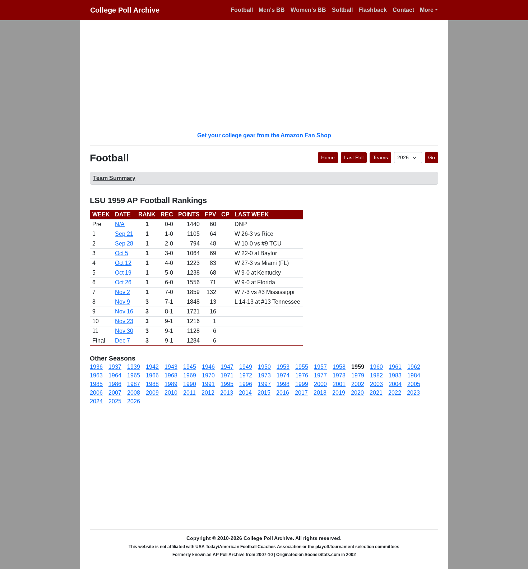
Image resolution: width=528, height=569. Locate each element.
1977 (320, 375)
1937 (114, 367)
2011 (189, 393)
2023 (413, 393)
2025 (114, 401)
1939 (133, 367)
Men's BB (272, 10)
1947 (227, 367)
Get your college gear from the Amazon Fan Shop (264, 135)
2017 (301, 393)
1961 (395, 367)
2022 (394, 393)
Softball (342, 10)
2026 (133, 401)
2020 (357, 393)
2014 (245, 393)
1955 (301, 367)
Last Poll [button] (353, 157)
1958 (339, 367)
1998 (283, 384)
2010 (171, 393)
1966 (152, 375)
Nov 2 (122, 292)
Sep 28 (124, 243)
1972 (245, 375)
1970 (208, 375)
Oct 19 (123, 273)
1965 (133, 375)
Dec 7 (122, 341)
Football (242, 10)
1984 (413, 375)
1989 (171, 384)
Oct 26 (123, 282)
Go (431, 157)
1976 (301, 375)
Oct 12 (123, 263)
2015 (264, 393)
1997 (264, 384)
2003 (376, 384)
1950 (264, 367)
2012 (208, 393)
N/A (120, 224)
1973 (264, 375)
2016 (282, 393)
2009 (152, 393)
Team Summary (114, 178)
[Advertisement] (268, 75)
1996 (245, 384)
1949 (245, 367)
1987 (133, 384)
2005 (413, 384)
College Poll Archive (124, 10)
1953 (283, 367)
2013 (226, 393)
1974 (283, 375)
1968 (171, 375)
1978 (339, 375)
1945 (189, 367)
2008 (133, 393)
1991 (208, 384)
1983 (395, 375)
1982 (376, 375)
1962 (413, 367)
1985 (96, 384)
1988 (152, 384)
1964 (114, 375)
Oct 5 (121, 253)
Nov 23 (124, 321)
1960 (376, 367)
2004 (395, 384)
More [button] (427, 10)
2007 (114, 393)
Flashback (372, 10)
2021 (376, 393)
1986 (114, 384)
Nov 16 (124, 311)
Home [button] (328, 157)
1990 (189, 384)
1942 (152, 367)
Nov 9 (122, 302)
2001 (339, 384)
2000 (320, 384)
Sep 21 (124, 234)
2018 (320, 393)
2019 (338, 393)
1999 (301, 384)
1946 (208, 367)
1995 (227, 384)
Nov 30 (124, 331)
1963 (96, 375)
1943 (171, 367)
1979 (357, 375)
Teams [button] (380, 157)
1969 (189, 375)
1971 (227, 375)
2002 (357, 384)
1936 (96, 367)
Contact (403, 10)
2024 (96, 401)
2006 (96, 393)
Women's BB (308, 10)
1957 (320, 367)
